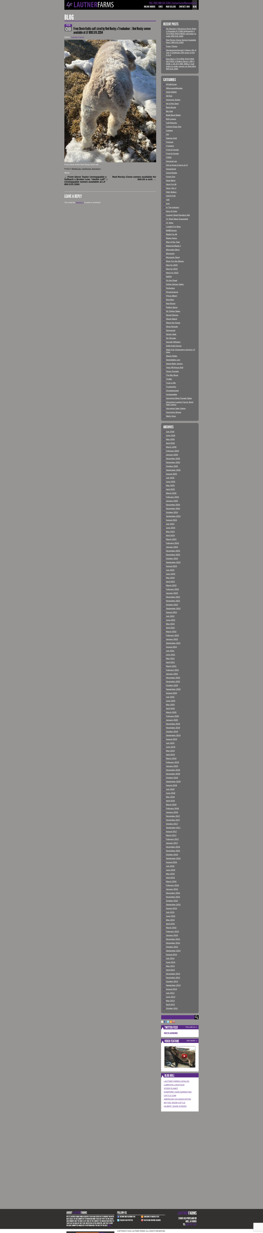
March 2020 (171, 712)
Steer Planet (171, 1088)
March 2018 (171, 804)
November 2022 (173, 601)
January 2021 (172, 674)
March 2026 (171, 447)
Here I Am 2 (171, 188)
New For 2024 (172, 273)
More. (109, 1225)
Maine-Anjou (171, 238)
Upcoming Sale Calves (176, 408)
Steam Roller (171, 356)
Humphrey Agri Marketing (178, 1092)
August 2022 (171, 612)
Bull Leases (171, 119)
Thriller (169, 379)
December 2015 (173, 893)
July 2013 (170, 993)
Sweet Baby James (174, 364)
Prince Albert (171, 296)
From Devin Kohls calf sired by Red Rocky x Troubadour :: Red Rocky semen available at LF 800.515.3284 (112, 30)
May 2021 (170, 658)
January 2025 (172, 501)
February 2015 (172, 931)
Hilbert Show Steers (175, 1106)
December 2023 (173, 551)
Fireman (169, 142)
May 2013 (170, 1001)
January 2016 (172, 889)
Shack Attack (171, 319)
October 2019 (172, 731)
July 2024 (170, 524)
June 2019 (170, 747)
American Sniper (173, 100)
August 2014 (171, 954)
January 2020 (172, 720)
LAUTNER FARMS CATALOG (176, 1081)
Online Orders (149, 6)
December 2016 (173, 847)
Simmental (170, 330)
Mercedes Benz (173, 250)
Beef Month (171, 107)
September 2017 (173, 828)
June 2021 (170, 655)
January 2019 (172, 766)
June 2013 (170, 997)
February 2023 (172, 589)
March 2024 (171, 539)
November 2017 (173, 820)
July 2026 (170, 431)
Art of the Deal (172, 103)
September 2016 (173, 858)
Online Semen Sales (175, 284)
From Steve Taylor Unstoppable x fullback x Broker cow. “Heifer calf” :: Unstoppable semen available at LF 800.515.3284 (86, 180)
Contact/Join (184, 6)
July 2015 (170, 912)
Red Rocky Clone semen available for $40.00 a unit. (134, 178)
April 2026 (170, 443)
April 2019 (170, 754)
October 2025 (172, 466)
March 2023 (171, 585)
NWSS (169, 276)
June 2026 (170, 435)
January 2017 (172, 843)
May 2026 (170, 439)
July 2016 (170, 866)
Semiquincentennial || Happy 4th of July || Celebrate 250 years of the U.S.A (181, 52)
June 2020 (170, 701)
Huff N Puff (170, 196)
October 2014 (172, 947)
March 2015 (171, 928)
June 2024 (170, 528)
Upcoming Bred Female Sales (179, 398)
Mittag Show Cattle (174, 1103)
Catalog (169, 130)
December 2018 (173, 770)
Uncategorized (172, 390)
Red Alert (170, 300)
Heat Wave (170, 180)
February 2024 (172, 543)
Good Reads (171, 173)
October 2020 (172, 685)
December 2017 (173, 816)
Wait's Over (171, 416)
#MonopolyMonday (174, 88)
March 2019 (171, 758)
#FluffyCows (76, 169)
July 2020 (170, 697)
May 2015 (170, 920)
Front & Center (172, 150)
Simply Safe (171, 334)
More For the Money (175, 261)
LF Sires (169, 223)
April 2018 (170, 801)
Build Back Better (173, 115)
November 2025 (173, 462)
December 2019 (173, 724)
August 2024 (171, 520)
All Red (169, 96)
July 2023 (170, 570)
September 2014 (173, 951)
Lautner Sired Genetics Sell (178, 215)
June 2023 (170, 574)
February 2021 (172, 670)
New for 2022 (172, 269)
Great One (170, 176)
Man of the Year (173, 242)
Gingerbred (171, 169)
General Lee (171, 161)
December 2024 (173, 505)
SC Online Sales (173, 311)
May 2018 (170, 797)
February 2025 (172, 497)
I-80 (167, 200)
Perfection (170, 288)
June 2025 (170, 481)
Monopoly (170, 253)
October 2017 (172, 824)
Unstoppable (171, 394)
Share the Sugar (173, 323)
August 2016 (171, 862)
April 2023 (170, 581)
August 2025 (171, 474)
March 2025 (171, 493)
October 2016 (172, 854)
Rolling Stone (172, 307)
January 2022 (172, 639)
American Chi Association (177, 1099)
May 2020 (170, 704)
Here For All (171, 184)
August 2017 (171, 831)
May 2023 (170, 578)
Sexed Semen (172, 315)
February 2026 (172, 451)
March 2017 (171, 835)
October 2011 (172, 1008)
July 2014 (170, 958)
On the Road (171, 280)
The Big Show (172, 375)
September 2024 (173, 516)
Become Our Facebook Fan (127, 1217)
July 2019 (170, 743)
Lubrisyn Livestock (174, 1085)
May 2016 (170, 874)
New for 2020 (172, 265)
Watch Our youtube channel (152, 1220)
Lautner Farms (77, 37)
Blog (195, 6)
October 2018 (172, 778)
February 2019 (172, 762)
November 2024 (173, 508)
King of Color (171, 211)
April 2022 (170, 628)
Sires (160, 6)
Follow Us (190, 1027)
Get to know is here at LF (177, 165)
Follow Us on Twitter (126, 1220)
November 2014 (173, 943)
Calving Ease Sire (173, 127)
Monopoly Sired (173, 257)
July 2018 (170, 789)
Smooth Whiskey (173, 342)
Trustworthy (171, 387)
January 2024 (172, 547)
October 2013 (172, 981)
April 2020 (170, 708)
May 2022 (170, 624)
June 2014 (170, 962)
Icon (168, 203)
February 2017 (172, 839)
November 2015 (173, 897)
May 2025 (170, 485)
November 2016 (173, 851)
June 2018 (170, 793)
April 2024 (170, 535)
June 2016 (170, 870)
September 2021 (173, 643)
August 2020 (171, 693)
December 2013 (173, 974)
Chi (167, 134)
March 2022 (171, 631)
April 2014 (170, 970)
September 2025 (173, 470)
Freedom (170, 146)
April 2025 (170, 489)
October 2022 (172, 605)
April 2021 (170, 662)
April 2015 (170, 924)
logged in (80, 202)
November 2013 (173, 977)
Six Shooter (171, 338)
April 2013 (170, 1004)
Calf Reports (86, 169)
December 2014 (173, 939)
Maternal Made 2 (173, 246)
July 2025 (170, 478)
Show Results (172, 326)
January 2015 (172, 935)
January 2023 (172, 593)
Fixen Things (171, 46)
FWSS (168, 157)
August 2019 (171, 739)
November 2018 (173, 774)
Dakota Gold (171, 138)
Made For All (171, 234)
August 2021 (171, 647)
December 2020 (173, 678)
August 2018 (171, 785)
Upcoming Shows (173, 412)
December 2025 (173, 458)
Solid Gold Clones (173, 346)
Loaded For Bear (173, 226)
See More (191, 1041)
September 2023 (173, 562)
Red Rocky (96, 169)
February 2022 (172, 635)
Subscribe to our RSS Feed (151, 1217)
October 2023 (172, 558)
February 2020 (172, 716)
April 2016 (170, 878)
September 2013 (173, 985)
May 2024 (170, 531)
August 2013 (171, 989)
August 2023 (171, 566)
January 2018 (172, 812)
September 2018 (173, 781)
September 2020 (173, 689)
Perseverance (172, 292)
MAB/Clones (171, 230)
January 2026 (172, 455)
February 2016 (172, 885)
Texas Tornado (172, 371)
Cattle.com (170, 1095)
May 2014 (170, 966)
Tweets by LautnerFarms (171, 1033)
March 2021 (171, 666)
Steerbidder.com (173, 360)
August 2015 (171, 908)
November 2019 (173, 728)
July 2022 (170, 616)
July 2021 (170, 651)
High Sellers (171, 6)
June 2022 (170, 620)
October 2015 (172, 901)
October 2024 (172, 512)
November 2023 (173, 555)
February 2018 (172, 808)
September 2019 (173, 735)
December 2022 (173, 597)
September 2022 (173, 608)
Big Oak (169, 111)
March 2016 (171, 881)
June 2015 (170, 916)
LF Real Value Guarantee (177, 219)
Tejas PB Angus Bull (174, 367)
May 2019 (170, 751)
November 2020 (173, 681)
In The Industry (172, 207)
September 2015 (173, 904)
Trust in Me (171, 383)
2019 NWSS (171, 92)
